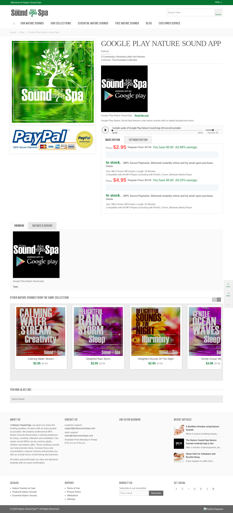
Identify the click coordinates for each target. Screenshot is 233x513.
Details (109, 166)
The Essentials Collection (124, 60)
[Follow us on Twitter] (182, 489)
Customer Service (169, 23)
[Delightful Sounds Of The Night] (155, 331)
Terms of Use (72, 488)
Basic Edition (112, 139)
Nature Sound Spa (27, 509)
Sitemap (70, 499)
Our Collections (61, 23)
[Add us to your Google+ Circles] (188, 489)
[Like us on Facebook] (176, 489)
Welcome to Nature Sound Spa (26, 2)
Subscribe (156, 493)
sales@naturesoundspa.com (79, 435)
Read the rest (142, 115)
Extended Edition (138, 139)
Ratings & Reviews (42, 225)
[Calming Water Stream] (40, 331)
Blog (149, 23)
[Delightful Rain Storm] (98, 331)
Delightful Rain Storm (98, 358)
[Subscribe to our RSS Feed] (213, 489)
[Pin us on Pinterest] (207, 489)
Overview (19, 225)
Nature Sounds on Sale (22, 488)
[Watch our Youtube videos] (194, 489)
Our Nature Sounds (32, 23)
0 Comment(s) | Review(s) (114, 56)
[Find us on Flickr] (201, 489)
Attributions (71, 495)
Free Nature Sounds (127, 23)
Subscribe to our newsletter (132, 488)
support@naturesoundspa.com (80, 428)
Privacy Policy (73, 492)
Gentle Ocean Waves (213, 358)
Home (13, 32)
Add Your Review (136, 56)
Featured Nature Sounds (23, 492)
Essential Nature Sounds (93, 23)
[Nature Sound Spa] (37, 12)
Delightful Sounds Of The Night (156, 358)
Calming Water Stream (41, 358)
